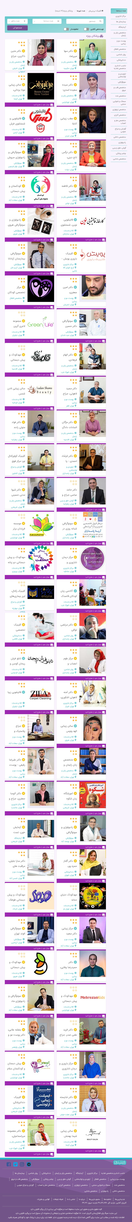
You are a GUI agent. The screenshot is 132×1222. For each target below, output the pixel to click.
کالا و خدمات (17, 95)
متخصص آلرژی (120, 115)
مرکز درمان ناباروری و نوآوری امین (69, 562)
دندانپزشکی (121, 60)
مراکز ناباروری (121, 16)
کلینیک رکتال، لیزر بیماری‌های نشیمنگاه (17, 596)
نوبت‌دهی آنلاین (97, 29)
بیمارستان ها (121, 21)
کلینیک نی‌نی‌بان (95, 11)
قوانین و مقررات (43, 1199)
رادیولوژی (122, 142)
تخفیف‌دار (74, 29)
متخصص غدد (120, 96)
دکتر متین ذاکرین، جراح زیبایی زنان (18, 56)
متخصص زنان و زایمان (120, 34)
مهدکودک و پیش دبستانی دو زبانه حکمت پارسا (16, 562)
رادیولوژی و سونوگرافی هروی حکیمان (16, 225)
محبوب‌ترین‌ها (94, 1199)
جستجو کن (17, 27)
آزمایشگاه (122, 27)
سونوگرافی (122, 82)
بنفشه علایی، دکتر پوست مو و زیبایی (16, 1035)
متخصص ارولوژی (119, 109)
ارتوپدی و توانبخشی (122, 75)
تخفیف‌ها (107, 1199)
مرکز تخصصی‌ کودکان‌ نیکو (16, 292)
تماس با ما (71, 1199)
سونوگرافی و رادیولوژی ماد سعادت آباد (16, 1001)
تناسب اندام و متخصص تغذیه (120, 67)
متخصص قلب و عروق (120, 89)
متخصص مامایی (119, 159)
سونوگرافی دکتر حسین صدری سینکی (69, 326)
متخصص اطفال (120, 49)
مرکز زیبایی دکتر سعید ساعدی (69, 933)
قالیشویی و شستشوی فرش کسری (17, 124)
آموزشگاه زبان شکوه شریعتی (70, 798)
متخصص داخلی (119, 137)
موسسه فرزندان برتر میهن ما (19, 528)
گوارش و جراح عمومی (120, 130)
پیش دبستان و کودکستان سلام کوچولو (16, 1068)
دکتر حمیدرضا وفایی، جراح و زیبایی (68, 967)
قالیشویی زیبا (15, 692)
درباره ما (82, 1199)
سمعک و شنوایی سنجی (119, 103)
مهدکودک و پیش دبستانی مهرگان (69, 1001)
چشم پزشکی (121, 153)
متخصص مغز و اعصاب (120, 122)
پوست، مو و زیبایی (121, 42)
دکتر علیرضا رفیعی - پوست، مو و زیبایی (17, 765)
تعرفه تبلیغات (58, 1199)
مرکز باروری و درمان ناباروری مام (68, 1068)
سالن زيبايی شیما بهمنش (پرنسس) (69, 1136)
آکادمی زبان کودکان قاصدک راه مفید (69, 596)
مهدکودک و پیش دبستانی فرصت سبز (17, 967)
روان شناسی (121, 54)
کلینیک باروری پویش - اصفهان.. (69, 259)
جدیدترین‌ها (120, 1199)
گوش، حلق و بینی (119, 148)
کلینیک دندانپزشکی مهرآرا (19, 1102)
